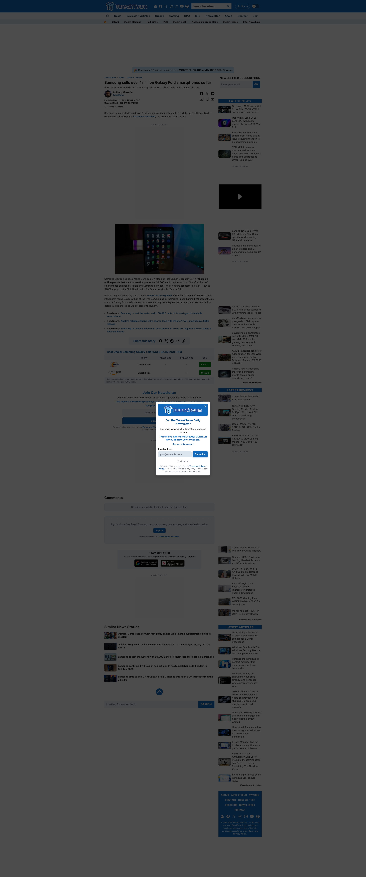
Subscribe (200, 454)
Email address (165, 449)
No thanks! (183, 461)
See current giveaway (183, 444)
